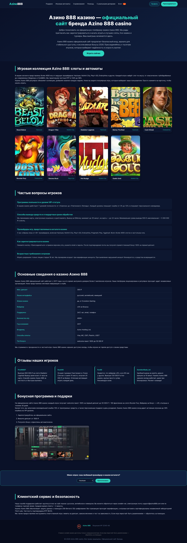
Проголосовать (102, 480)
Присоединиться (169, 4)
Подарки (49, 4)
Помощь (90, 4)
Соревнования (78, 4)
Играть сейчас (93, 53)
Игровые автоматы (63, 4)
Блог (121, 4)
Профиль (154, 4)
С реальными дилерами (106, 4)
